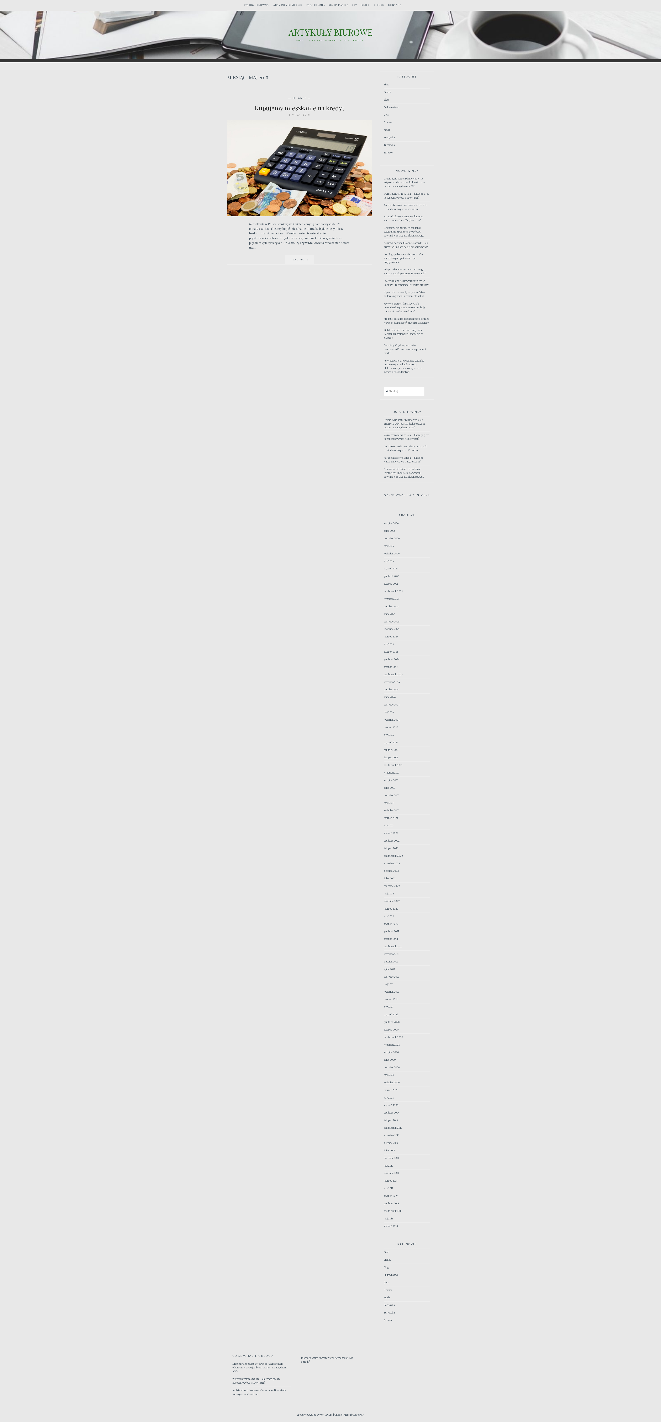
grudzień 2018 (391, 1203)
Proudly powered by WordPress (315, 1414)
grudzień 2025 (391, 576)
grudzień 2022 (392, 840)
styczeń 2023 (391, 833)
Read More (302, 261)
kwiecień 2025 (392, 629)
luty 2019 (388, 1188)
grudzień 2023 (391, 750)
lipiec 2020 (390, 1059)
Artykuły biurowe (287, 5)
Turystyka (389, 145)
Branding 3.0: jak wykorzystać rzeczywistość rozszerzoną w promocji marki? (405, 349)
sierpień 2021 (391, 961)
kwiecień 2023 (391, 810)
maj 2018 (388, 1218)
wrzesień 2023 (392, 772)
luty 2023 (389, 825)
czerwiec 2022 (392, 886)
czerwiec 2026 (392, 538)
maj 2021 (388, 984)
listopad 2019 (391, 1120)
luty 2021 (388, 1007)
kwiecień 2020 (392, 1082)
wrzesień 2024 (392, 682)
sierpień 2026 (391, 523)
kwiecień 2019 (391, 1173)
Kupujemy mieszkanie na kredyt (299, 108)
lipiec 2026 (390, 530)
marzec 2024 (391, 727)
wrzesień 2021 (391, 954)
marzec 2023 (391, 818)
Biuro (386, 84)
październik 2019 (393, 1127)
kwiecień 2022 (392, 901)
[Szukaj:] (404, 391)
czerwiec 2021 (391, 976)
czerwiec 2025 (392, 621)
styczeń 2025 (391, 651)
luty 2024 (389, 735)
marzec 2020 (391, 1090)
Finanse (299, 98)
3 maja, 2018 (299, 114)
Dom (386, 114)
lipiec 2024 (390, 697)
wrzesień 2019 (391, 1135)
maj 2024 (389, 712)
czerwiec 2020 (392, 1067)
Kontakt (394, 5)
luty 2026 (389, 561)
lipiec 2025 (389, 614)
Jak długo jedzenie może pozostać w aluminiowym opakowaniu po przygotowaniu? (403, 258)
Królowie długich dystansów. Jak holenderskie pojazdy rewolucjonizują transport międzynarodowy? (404, 307)
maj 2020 (389, 1075)
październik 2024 (393, 674)
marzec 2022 (391, 908)
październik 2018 (393, 1211)
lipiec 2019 (389, 1150)
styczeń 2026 (391, 568)
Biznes (379, 5)
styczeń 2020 (391, 1105)
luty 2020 (389, 1097)
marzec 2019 (390, 1180)
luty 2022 (389, 916)
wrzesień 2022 (392, 863)
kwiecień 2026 (392, 553)
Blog (365, 5)
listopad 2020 (391, 1029)
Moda (387, 129)
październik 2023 (393, 765)
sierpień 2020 (391, 1052)
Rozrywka (389, 137)
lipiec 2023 (389, 787)
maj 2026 (389, 546)
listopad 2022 (391, 848)
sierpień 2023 (391, 780)
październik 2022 (393, 855)
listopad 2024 (391, 667)
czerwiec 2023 (391, 795)
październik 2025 (393, 591)
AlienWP (359, 1414)
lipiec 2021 (389, 969)
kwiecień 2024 (392, 719)
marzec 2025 (391, 636)
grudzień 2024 (392, 659)
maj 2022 (389, 893)
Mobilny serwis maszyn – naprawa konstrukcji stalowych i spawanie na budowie (403, 334)
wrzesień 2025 (392, 598)
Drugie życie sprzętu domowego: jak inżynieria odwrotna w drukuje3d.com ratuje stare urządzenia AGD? (404, 182)
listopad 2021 (391, 938)
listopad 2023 (391, 757)
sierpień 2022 (391, 870)
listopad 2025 (391, 583)
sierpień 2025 (391, 606)
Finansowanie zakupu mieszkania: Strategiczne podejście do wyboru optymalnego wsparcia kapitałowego (404, 231)
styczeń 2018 (391, 1226)
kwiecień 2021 (391, 991)
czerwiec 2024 (392, 704)
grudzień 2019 (391, 1112)
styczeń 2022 (391, 924)
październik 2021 (393, 946)
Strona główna (256, 5)
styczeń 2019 (391, 1195)
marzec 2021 (391, 999)
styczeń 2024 (391, 742)
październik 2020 (393, 1037)
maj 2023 (389, 803)
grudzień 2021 (391, 931)
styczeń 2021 (391, 1014)
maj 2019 (388, 1165)
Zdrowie (388, 152)
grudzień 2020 (392, 1022)
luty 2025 (389, 644)
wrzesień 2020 (392, 1044)
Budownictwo (391, 107)
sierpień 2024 (391, 689)
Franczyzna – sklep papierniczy (331, 5)
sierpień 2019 (391, 1143)
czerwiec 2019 (391, 1158)
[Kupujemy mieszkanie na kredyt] (299, 215)
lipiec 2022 (390, 878)
